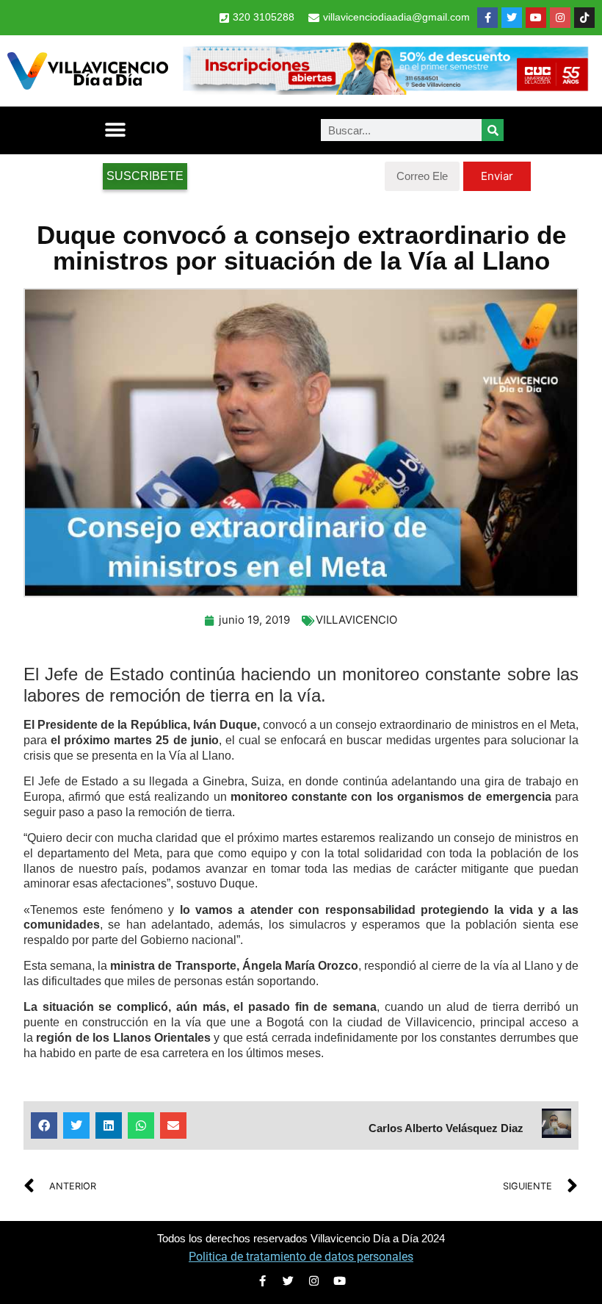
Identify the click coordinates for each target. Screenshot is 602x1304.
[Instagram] (560, 17)
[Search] (493, 130)
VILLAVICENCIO (356, 620)
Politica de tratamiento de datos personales (301, 1257)
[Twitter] (511, 17)
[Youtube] (536, 17)
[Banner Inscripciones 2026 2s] (385, 90)
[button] (114, 130)
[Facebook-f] (487, 17)
